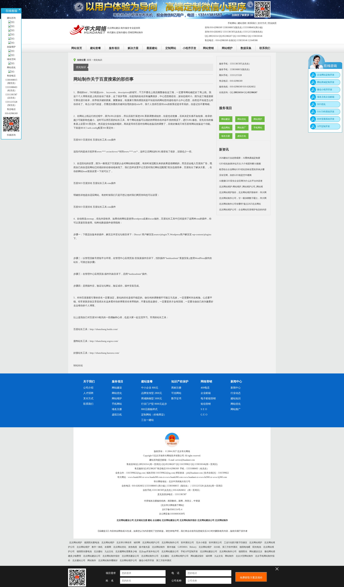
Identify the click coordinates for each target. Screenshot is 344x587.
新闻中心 (236, 387)
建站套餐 (95, 48)
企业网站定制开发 (325, 75)
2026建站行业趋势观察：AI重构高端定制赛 (239, 158)
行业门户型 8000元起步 (154, 404)
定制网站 (170, 48)
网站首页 (76, 48)
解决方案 (133, 48)
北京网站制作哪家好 (108, 560)
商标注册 (176, 387)
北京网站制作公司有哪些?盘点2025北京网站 (240, 204)
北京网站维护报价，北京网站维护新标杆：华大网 (242, 192)
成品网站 (225, 127)
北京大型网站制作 (244, 556)
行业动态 (236, 393)
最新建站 (152, 48)
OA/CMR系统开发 (325, 111)
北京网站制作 (221, 520)
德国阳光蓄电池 (91, 542)
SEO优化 (321, 104)
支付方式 (262, 23)
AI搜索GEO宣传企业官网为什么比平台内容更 (240, 181)
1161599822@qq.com (135, 473)
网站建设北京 (255, 551)
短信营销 (206, 404)
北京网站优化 (119, 547)
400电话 (205, 387)
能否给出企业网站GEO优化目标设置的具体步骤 (241, 169)
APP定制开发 (323, 126)
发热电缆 (132, 547)
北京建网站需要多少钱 (126, 551)
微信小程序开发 (146, 560)
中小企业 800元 (149, 387)
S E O (204, 409)
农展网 (108, 547)
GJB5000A (182, 547)
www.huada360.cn (136, 477)
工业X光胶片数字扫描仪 (235, 542)
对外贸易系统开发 (325, 119)
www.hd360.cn (205, 477)
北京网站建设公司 (125, 520)
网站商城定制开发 (325, 82)
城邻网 (137, 542)
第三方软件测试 (229, 547)
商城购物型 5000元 (151, 398)
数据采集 (246, 48)
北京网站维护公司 (150, 542)
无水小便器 (201, 542)
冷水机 (217, 547)
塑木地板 (171, 547)
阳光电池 (256, 547)
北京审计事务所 (124, 542)
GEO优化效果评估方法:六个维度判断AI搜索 (240, 163)
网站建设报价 (197, 556)
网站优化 (241, 119)
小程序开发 (189, 48)
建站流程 (242, 23)
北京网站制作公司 (170, 542)
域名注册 (225, 136)
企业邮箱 (206, 393)
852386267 (252, 92)
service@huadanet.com (185, 460)
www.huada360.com (174, 477)
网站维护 (227, 48)
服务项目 (114, 48)
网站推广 (241, 127)
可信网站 (176, 393)
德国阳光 (243, 551)
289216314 (238, 92)
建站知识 (236, 398)
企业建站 (157, 520)
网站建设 (225, 119)
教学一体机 (97, 547)
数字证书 (176, 398)
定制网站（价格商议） (153, 414)
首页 (89, 60)
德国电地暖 (245, 547)
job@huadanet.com (194, 473)
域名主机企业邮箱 (325, 97)
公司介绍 (88, 387)
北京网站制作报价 (188, 520)
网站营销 (208, 48)
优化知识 (98, 60)
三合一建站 (147, 420)
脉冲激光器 (144, 547)
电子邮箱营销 (208, 398)
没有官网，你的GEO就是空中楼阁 (235, 175)
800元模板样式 (149, 409)
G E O (204, 414)
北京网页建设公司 (130, 556)
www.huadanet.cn (191, 477)
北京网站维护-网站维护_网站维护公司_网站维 (241, 186)
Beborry (193, 547)
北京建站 (98, 551)
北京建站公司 (78, 560)
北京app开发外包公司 (149, 551)
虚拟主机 (241, 136)
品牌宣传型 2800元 (151, 393)
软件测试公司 (187, 542)
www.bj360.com (220, 477)
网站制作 (229, 556)
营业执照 (272, 23)
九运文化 (109, 551)
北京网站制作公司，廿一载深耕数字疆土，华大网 (242, 198)
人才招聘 (88, 393)
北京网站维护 (75, 542)
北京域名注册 (140, 520)
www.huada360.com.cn (155, 477)
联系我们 (252, 23)
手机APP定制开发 (189, 551)
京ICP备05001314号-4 (172, 509)
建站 (150, 520)
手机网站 (232, 23)
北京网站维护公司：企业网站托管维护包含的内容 (242, 209)
